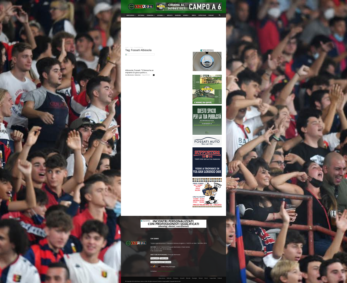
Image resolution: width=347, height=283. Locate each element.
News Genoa (130, 15)
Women (185, 15)
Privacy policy (155, 258)
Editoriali (141, 15)
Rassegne (178, 15)
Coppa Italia (202, 15)
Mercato (170, 15)
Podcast (211, 15)
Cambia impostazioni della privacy (161, 262)
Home (126, 47)
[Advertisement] (173, 31)
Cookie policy (164, 258)
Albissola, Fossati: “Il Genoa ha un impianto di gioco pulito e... (139, 71)
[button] (219, 15)
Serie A (194, 15)
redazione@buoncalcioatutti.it (165, 271)
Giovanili (160, 15)
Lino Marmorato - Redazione (133, 75)
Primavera (150, 15)
